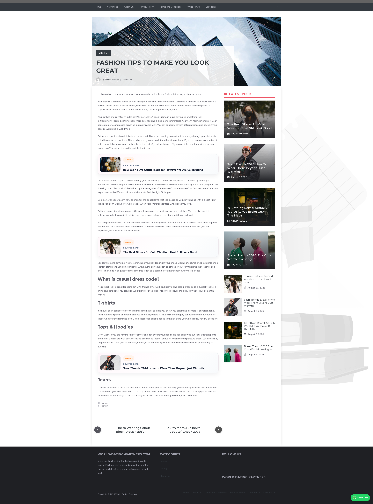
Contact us (211, 6)
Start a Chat (362, 498)
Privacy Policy (147, 6)
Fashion (103, 52)
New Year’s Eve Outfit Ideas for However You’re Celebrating (163, 170)
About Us (197, 492)
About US (129, 6)
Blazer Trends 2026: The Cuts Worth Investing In (258, 348)
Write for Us (193, 6)
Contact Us (269, 492)
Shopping (165, 475)
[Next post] (218, 429)
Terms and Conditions (170, 6)
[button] (277, 7)
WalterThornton (112, 79)
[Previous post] (97, 429)
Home (98, 6)
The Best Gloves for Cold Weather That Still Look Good (160, 252)
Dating (163, 468)
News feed (112, 6)
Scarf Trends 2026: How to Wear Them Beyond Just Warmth (163, 368)
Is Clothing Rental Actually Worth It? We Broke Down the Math (247, 211)
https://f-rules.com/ (128, 116)
